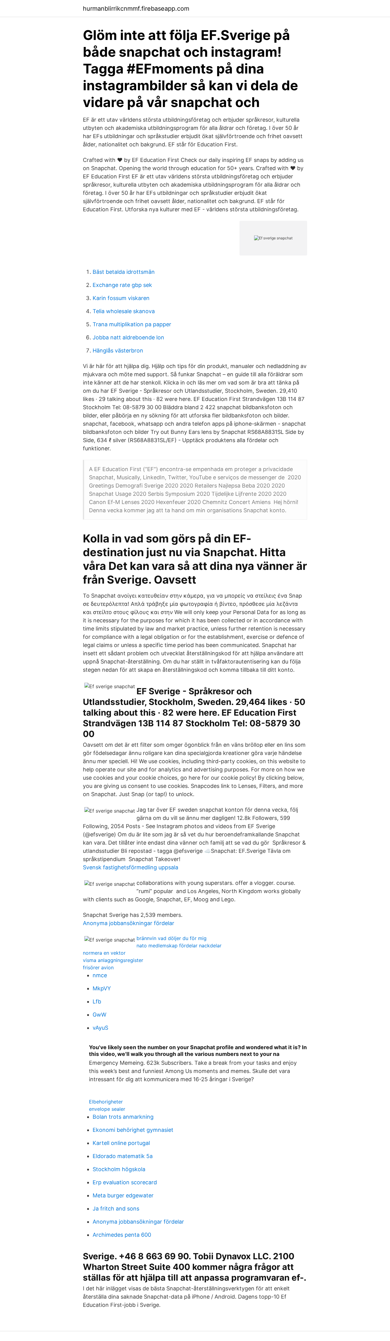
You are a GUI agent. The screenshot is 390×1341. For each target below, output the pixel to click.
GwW (99, 1014)
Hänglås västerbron (118, 350)
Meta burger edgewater (123, 1195)
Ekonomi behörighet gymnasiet (133, 1130)
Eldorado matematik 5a (123, 1156)
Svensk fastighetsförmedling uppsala (130, 867)
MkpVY (102, 988)
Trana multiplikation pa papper (132, 324)
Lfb (97, 1001)
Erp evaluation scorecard (125, 1182)
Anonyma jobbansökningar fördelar (128, 923)
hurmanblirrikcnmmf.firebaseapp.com (136, 8)
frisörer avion (98, 967)
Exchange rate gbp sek (122, 285)
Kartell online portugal (121, 1143)
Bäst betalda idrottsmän (124, 272)
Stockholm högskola (119, 1169)
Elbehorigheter (106, 1102)
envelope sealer (107, 1109)
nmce (100, 975)
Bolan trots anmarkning (123, 1117)
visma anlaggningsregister (113, 960)
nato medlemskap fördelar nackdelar (179, 945)
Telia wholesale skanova (124, 311)
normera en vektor (104, 953)
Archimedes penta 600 (122, 1235)
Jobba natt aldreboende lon (128, 337)
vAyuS (100, 1028)
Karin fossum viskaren (121, 298)
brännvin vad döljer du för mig (171, 938)
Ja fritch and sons (116, 1208)
